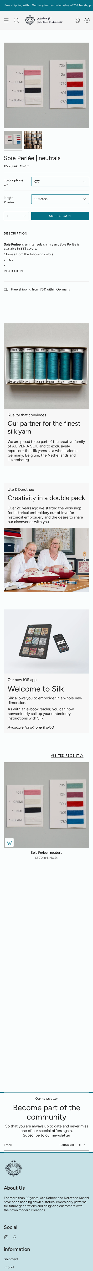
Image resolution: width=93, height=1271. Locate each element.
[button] (16, 20)
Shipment (11, 1259)
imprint (9, 1267)
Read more (14, 271)
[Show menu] (6, 20)
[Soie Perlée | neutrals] (46, 805)
